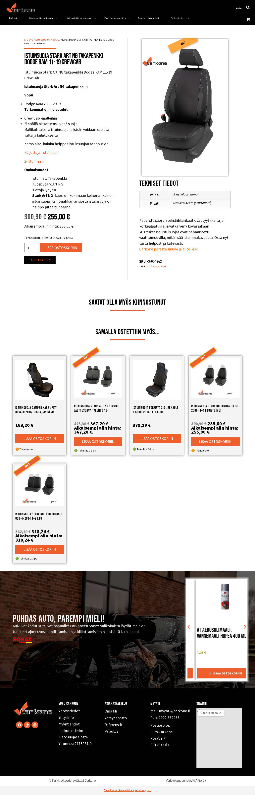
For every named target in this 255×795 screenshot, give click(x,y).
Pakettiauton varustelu (115, 18)
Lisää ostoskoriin (61, 247)
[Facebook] (19, 724)
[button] (188, 626)
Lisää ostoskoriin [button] (39, 438)
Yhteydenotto (116, 718)
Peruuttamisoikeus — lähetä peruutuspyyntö (127, 790)
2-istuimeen (34, 161)
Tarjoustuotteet (178, 18)
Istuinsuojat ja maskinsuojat (79, 18)
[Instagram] (34, 724)
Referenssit (113, 724)
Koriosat (13, 18)
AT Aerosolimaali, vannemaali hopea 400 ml (213, 633)
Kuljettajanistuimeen (41, 152)
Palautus (111, 731)
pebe (163, 266)
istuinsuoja (153, 266)
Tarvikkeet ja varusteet (148, 18)
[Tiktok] (27, 724)
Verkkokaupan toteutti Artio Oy (186, 780)
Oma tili (111, 711)
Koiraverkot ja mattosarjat (41, 18)
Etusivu (28, 39)
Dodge (56, 39)
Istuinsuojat (42, 39)
